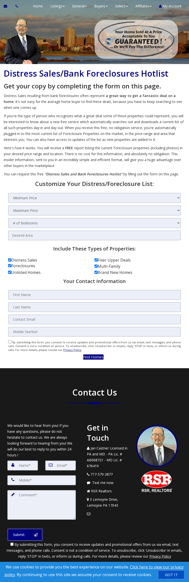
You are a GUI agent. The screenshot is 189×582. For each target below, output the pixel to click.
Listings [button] (56, 6)
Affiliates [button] (142, 6)
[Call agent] (15, 6)
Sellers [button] (120, 6)
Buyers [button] (99, 6)
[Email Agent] (8, 6)
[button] (93, 357)
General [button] (78, 6)
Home (38, 6)
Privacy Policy (72, 350)
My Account (172, 6)
